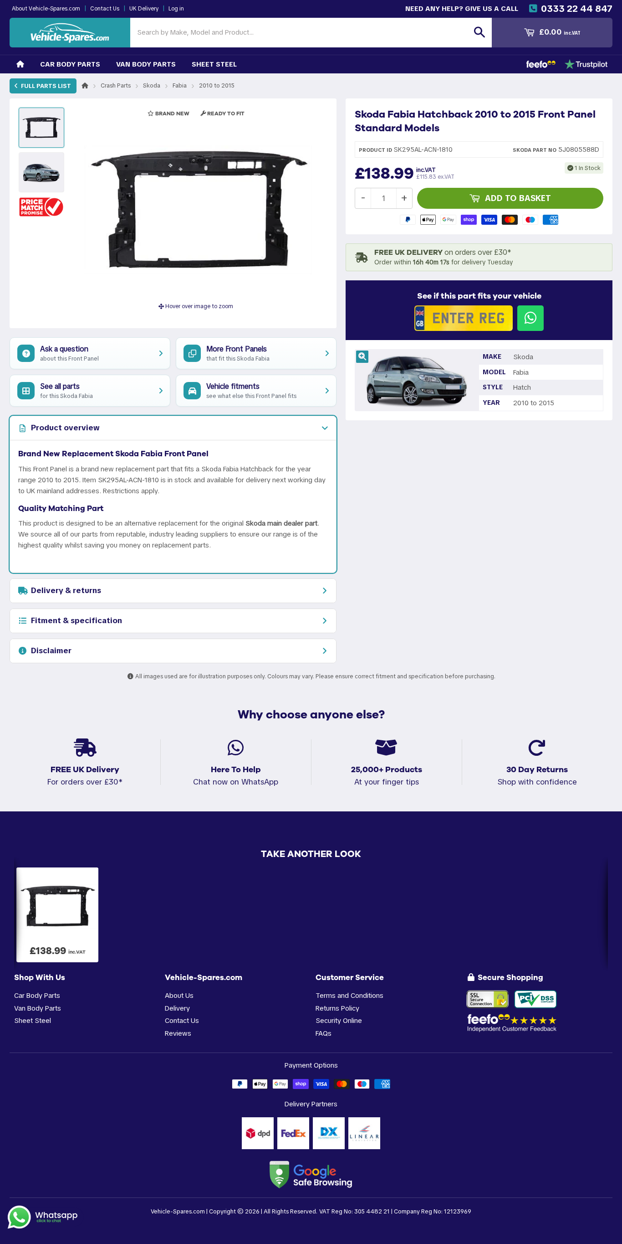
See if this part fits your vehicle (479, 295)
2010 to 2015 (217, 85)
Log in (176, 8)
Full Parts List (45, 86)
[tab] (173, 428)
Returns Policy (337, 1008)
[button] (41, 207)
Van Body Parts (146, 64)
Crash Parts (116, 85)
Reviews (178, 1033)
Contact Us (104, 8)
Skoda (151, 85)
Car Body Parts (70, 64)
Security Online (339, 1020)
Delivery (177, 1008)
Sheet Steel (214, 64)
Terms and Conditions (349, 995)
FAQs (323, 1033)
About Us (179, 995)
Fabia (180, 85)
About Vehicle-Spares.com (46, 8)
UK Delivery (143, 8)
